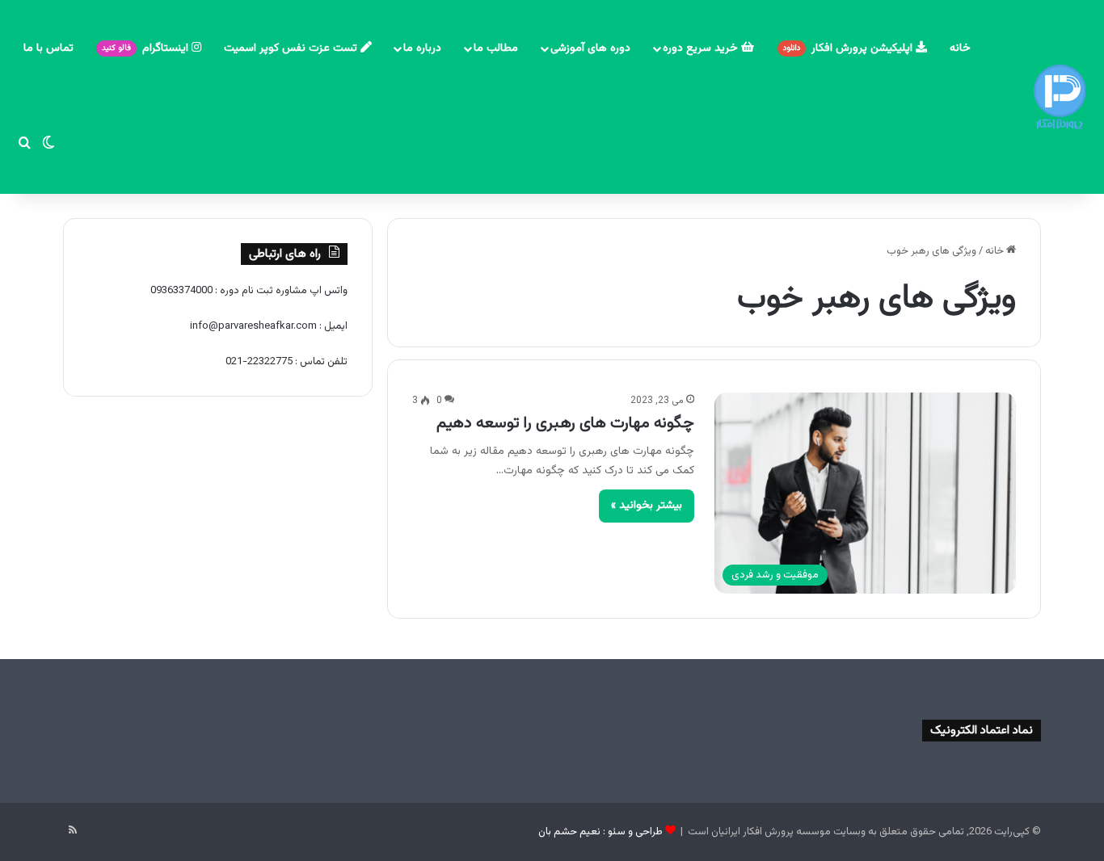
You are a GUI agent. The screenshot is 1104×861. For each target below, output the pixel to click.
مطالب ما (496, 48)
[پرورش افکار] (1059, 97)
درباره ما (422, 48)
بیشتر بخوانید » (646, 505)
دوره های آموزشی (590, 48)
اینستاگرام (147, 48)
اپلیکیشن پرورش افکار (849, 48)
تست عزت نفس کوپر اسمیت (292, 48)
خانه (960, 48)
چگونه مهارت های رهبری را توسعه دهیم (565, 423)
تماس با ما (48, 48)
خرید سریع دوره (702, 48)
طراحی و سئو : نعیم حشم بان (600, 832)
